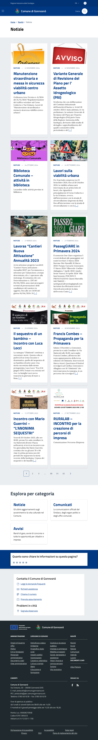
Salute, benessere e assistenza (58, 656)
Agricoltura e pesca (38, 642)
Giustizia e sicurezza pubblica (58, 644)
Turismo (53, 666)
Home (13, 22)
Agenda (73, 654)
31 (57, 473)
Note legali (69, 730)
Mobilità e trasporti (57, 651)
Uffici (12, 645)
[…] (70, 130)
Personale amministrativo (16, 656)
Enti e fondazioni (17, 651)
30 (51, 473)
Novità (20, 22)
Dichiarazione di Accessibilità (22, 730)
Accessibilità (49, 730)
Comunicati (74, 651)
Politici (13, 648)
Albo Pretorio (75, 667)
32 (64, 473)
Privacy (24, 733)
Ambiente (34, 645)
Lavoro (73, 657)
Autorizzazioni (35, 657)
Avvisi (72, 645)
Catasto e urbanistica (38, 660)
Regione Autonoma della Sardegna (22, 3)
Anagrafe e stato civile (37, 650)
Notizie (17, 68)
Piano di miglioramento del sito (65, 733)
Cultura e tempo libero (36, 665)
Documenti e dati (17, 660)
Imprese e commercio (58, 648)
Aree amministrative (19, 663)
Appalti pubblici (36, 654)
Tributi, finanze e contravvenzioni (56, 662)
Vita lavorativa (56, 669)
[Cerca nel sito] (84, 11)
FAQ (40, 733)
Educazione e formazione (35, 671)
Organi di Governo (18, 642)
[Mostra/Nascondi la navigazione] (2, 11)
